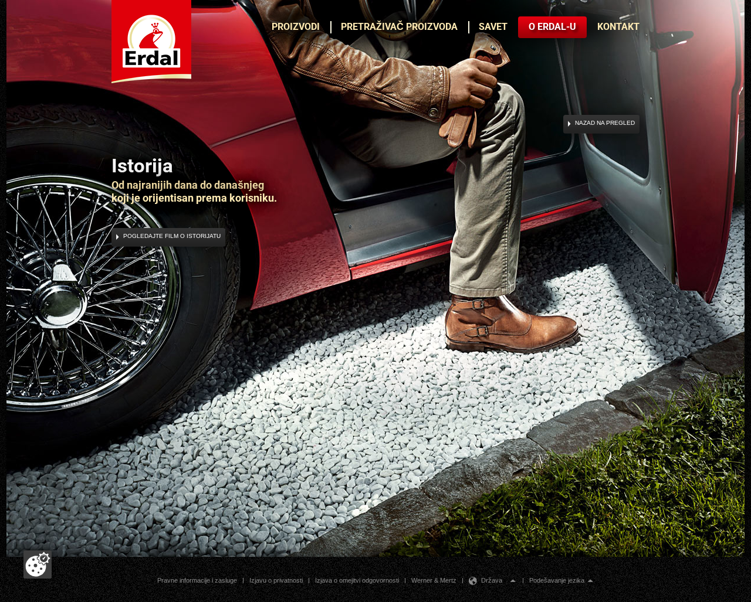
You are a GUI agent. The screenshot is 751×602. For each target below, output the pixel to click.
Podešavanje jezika (556, 580)
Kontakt (618, 26)
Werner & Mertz (433, 580)
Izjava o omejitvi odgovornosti (357, 580)
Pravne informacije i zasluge (197, 580)
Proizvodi (296, 26)
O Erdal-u (552, 26)
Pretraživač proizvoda (399, 26)
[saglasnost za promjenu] (37, 564)
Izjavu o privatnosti (276, 580)
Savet (493, 26)
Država (491, 580)
